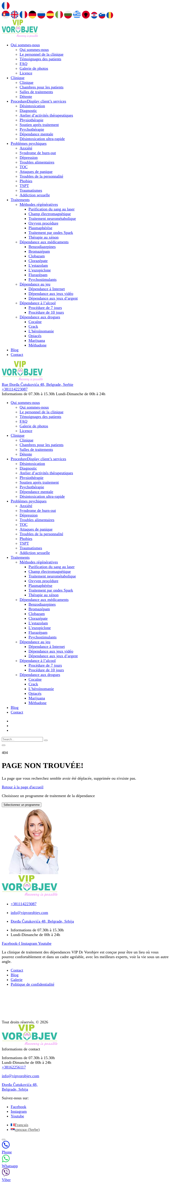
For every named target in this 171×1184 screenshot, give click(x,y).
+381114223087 (15, 389)
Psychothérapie (32, 129)
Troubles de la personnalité (41, 176)
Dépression (29, 157)
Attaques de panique (36, 171)
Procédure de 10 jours (46, 312)
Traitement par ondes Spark (50, 232)
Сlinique (17, 78)
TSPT (24, 185)
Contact (17, 354)
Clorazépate (38, 260)
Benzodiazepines (42, 246)
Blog (14, 350)
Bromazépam (39, 251)
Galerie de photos (34, 68)
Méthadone (37, 345)
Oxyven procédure (43, 223)
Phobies (26, 181)
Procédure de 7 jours (45, 307)
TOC (24, 167)
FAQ (23, 63)
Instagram (19, 1111)
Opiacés (34, 336)
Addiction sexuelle (35, 195)
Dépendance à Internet (46, 289)
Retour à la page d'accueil (22, 787)
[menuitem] (19, 1125)
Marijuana (36, 340)
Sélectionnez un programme (22, 804)
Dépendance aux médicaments (44, 242)
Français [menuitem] (21, 1125)
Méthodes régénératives (39, 204)
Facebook (18, 1106)
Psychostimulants (42, 279)
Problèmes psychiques (29, 143)
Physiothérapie (31, 120)
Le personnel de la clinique (41, 54)
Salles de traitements (36, 92)
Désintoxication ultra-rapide (42, 138)
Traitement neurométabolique (52, 218)
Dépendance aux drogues (40, 317)
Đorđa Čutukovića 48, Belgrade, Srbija (20, 1087)
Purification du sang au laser (51, 209)
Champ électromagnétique (49, 214)
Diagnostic (28, 110)
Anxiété (26, 148)
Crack (33, 326)
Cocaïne (35, 321)
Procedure (38, 101)
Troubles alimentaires (37, 162)
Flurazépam (37, 275)
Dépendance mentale (36, 134)
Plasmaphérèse (40, 228)
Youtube (17, 1116)
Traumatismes (31, 190)
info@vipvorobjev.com (20, 1076)
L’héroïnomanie (41, 331)
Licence (26, 73)
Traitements (20, 199)
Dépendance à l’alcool (38, 303)
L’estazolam (38, 265)
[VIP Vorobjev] (20, 36)
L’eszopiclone (39, 270)
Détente (26, 96)
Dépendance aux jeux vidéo (50, 293)
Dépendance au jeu (35, 284)
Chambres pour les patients (41, 87)
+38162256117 (14, 1067)
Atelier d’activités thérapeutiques (46, 115)
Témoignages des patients (40, 59)
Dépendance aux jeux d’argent (53, 298)
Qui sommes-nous (25, 45)
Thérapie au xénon (43, 237)
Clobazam (36, 256)
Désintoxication (32, 106)
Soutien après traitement (39, 124)
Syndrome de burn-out (38, 153)
